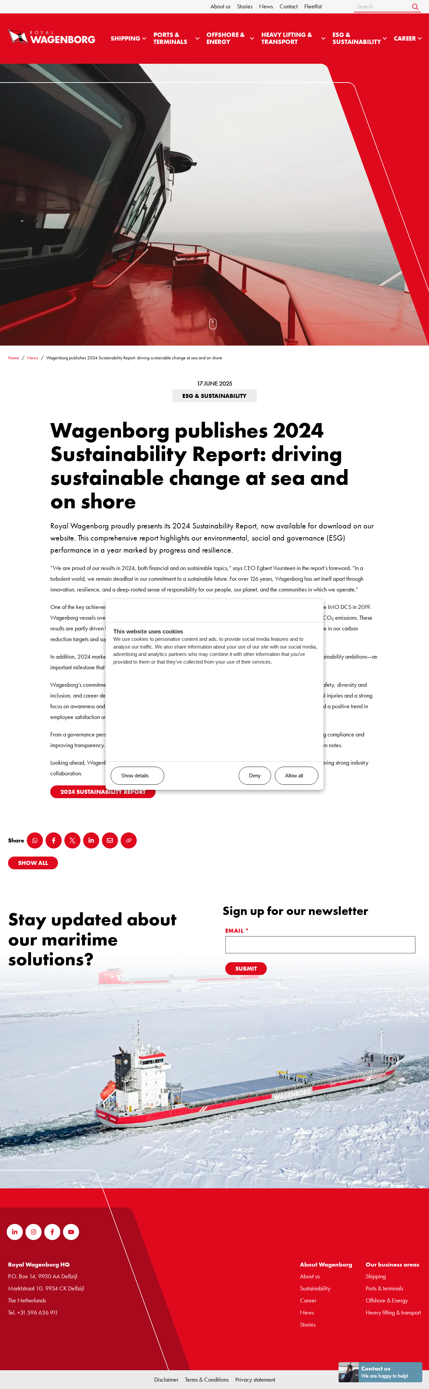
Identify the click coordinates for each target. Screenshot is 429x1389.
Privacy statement (255, 1379)
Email (237, 930)
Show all (33, 863)
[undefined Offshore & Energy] (252, 38)
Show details (135, 775)
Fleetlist (313, 6)
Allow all (294, 775)
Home (13, 358)
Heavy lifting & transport (286, 38)
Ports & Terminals (170, 38)
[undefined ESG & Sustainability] (384, 38)
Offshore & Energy (225, 38)
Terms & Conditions (207, 1379)
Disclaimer (166, 1379)
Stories (244, 6)
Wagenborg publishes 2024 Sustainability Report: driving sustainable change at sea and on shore (134, 358)
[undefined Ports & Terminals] (197, 38)
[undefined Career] (419, 38)
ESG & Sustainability (356, 38)
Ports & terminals (384, 1288)
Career (405, 39)
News (266, 6)
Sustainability (315, 1288)
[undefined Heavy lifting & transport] (323, 38)
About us (220, 6)
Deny (255, 775)
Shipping (125, 39)
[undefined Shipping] (144, 38)
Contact (289, 6)
